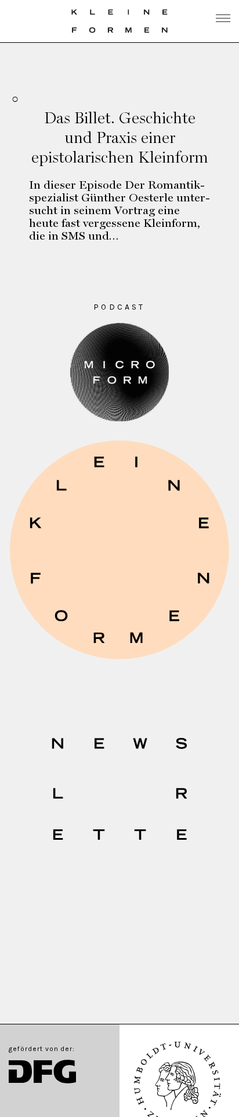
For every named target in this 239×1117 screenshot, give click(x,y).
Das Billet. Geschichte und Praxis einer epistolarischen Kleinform (119, 137)
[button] (119, 549)
